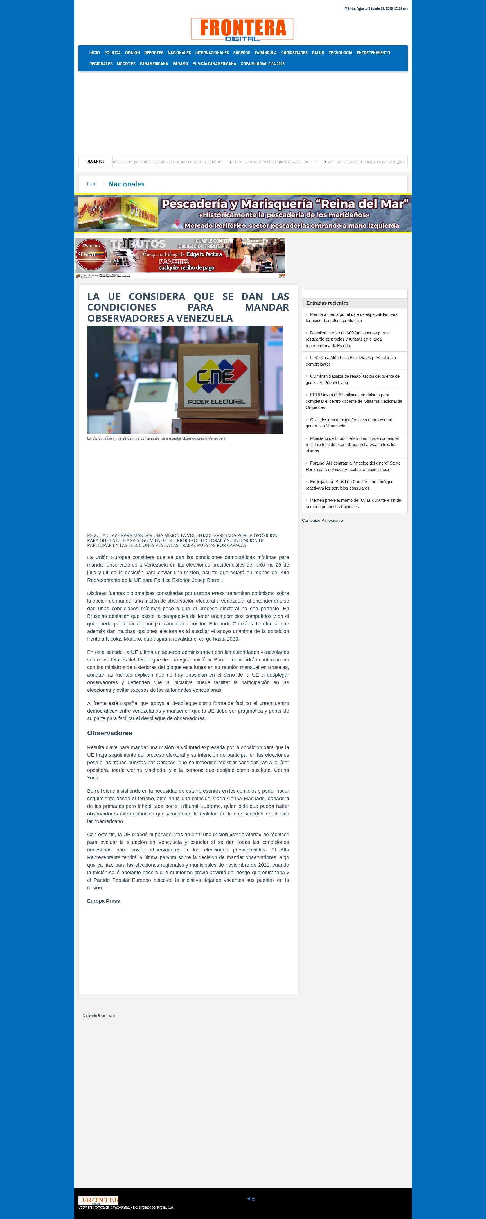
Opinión (132, 52)
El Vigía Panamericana (214, 63)
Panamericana (154, 63)
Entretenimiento (373, 52)
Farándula (266, 52)
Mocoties (126, 63)
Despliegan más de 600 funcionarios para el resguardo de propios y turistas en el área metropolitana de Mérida (113, 161)
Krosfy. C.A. (165, 1207)
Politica (112, 52)
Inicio (95, 52)
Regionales (100, 63)
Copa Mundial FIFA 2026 (263, 63)
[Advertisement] (243, 113)
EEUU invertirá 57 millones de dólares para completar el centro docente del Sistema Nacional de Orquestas (354, 401)
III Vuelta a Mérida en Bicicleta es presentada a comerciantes (243, 161)
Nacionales (179, 52)
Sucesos (241, 52)
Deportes (153, 52)
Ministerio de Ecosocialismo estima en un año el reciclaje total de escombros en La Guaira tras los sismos (352, 444)
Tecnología (340, 52)
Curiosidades (294, 52)
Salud (318, 52)
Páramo (180, 63)
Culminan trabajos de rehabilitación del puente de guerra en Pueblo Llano (347, 161)
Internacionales (212, 52)
